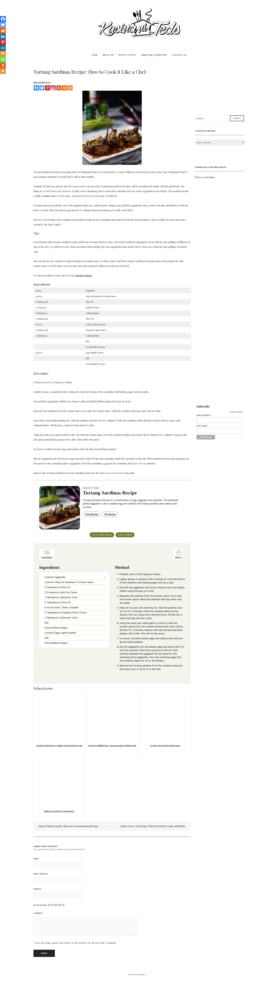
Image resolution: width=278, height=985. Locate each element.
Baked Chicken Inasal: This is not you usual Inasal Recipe (68, 826)
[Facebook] (36, 87)
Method (179, 557)
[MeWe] (3, 48)
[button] (104, 577)
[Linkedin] (3, 36)
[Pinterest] (47, 87)
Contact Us (179, 54)
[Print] (64, 87)
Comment (38, 913)
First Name (201, 426)
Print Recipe (91, 514)
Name (36, 858)
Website (37, 889)
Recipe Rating (40, 905)
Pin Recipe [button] (110, 514)
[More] (70, 87)
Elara (131, 974)
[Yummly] (58, 87)
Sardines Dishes (83, 275)
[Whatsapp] (3, 59)
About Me (108, 54)
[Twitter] (41, 87)
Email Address (40, 874)
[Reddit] (3, 30)
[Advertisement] (220, 86)
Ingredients (46, 557)
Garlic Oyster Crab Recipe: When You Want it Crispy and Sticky (153, 826)
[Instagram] (53, 87)
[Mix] (3, 54)
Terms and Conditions (154, 54)
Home (95, 54)
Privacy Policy (127, 54)
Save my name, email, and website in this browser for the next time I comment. (76, 942)
